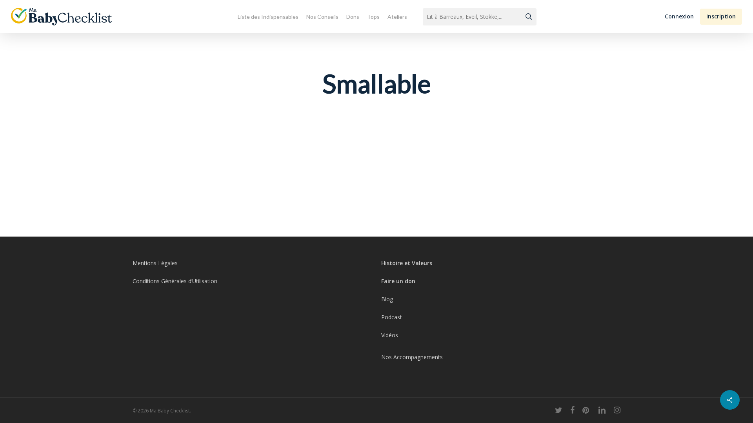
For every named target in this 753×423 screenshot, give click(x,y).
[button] (679, 17)
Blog (387, 299)
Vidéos (389, 335)
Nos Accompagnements (412, 357)
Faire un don (398, 281)
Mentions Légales (155, 263)
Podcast (391, 317)
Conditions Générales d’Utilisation (175, 281)
